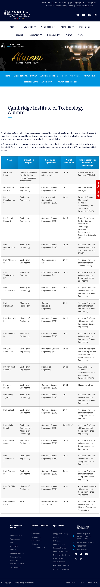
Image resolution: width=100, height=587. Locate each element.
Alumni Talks (90, 75)
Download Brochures (61, 551)
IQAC (71, 2)
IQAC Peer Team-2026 (61, 569)
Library (70, 5)
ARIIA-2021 (63, 2)
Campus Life (47, 26)
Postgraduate (15, 539)
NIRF (82, 2)
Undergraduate (16, 535)
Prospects (36, 533)
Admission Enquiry (98, 189)
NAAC (44, 2)
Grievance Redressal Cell (61, 565)
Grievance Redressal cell (56, 5)
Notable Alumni (30, 81)
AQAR (76, 2)
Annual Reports (59, 562)
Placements (84, 26)
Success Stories (59, 548)
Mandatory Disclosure (61, 555)
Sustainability (53, 34)
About (12, 26)
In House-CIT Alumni (71, 75)
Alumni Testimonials (67, 81)
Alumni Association (49, 75)
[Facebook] (77, 15)
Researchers (37, 540)
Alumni (88, 2)
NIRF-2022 (13, 549)
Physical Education (17, 564)
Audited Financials (39, 547)
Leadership (14, 546)
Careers (35, 544)
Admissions (66, 26)
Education (28, 26)
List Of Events (15, 567)
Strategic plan (15, 557)
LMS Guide (57, 541)
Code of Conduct (59, 544)
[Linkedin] (89, 15)
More (80, 34)
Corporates (36, 537)
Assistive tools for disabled (17, 553)
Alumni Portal (48, 81)
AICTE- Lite (52, 2)
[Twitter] (81, 554)
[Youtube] (83, 15)
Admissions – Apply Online (60, 533)
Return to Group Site (84, 5)
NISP (94, 2)
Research (19, 34)
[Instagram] (95, 15)
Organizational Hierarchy (25, 75)
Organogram (58, 558)
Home (7, 75)
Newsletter (14, 560)
